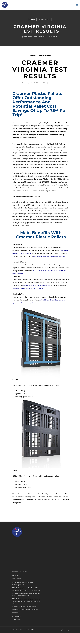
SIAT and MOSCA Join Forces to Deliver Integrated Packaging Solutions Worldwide (25, 608)
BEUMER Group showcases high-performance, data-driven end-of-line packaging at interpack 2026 (26, 601)
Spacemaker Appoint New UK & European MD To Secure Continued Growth (26, 595)
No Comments (53, 37)
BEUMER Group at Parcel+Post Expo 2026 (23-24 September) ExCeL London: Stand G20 (26, 589)
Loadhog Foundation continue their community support (23, 584)
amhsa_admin (27, 37)
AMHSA (32, 19)
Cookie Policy (16, 619)
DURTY (31, 630)
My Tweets (15, 575)
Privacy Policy (16, 616)
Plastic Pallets (45, 19)
